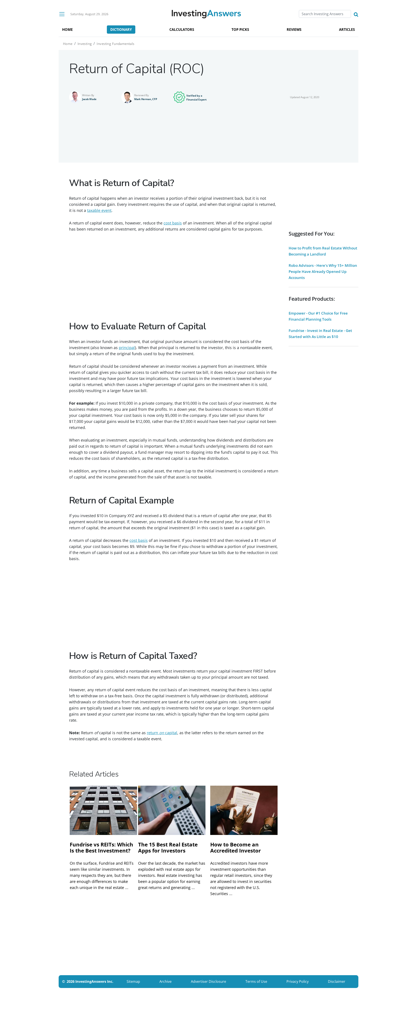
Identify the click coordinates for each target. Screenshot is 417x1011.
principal (127, 347)
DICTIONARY (121, 29)
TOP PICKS (240, 29)
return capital (162, 732)
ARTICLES (347, 29)
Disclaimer (336, 981)
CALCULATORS (181, 29)
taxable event (99, 210)
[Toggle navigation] (62, 14)
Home (68, 43)
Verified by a (194, 95)
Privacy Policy (297, 981)
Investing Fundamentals (115, 43)
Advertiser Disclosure (208, 981)
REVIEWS (294, 29)
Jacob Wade (89, 99)
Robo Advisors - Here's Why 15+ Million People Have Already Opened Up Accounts (323, 271)
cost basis (173, 223)
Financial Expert (196, 99)
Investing (85, 43)
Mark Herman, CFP (145, 99)
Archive (165, 981)
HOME (67, 29)
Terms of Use (256, 981)
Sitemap (133, 981)
